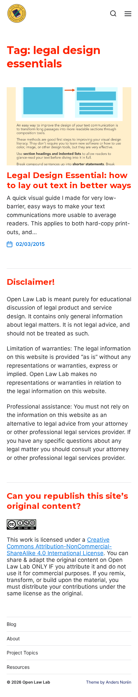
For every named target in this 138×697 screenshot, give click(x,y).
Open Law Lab (36, 682)
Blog (11, 624)
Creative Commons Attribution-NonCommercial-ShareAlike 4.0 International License (59, 546)
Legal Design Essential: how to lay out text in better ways (69, 180)
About (13, 638)
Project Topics (22, 652)
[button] (113, 13)
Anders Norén (118, 682)
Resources (18, 667)
